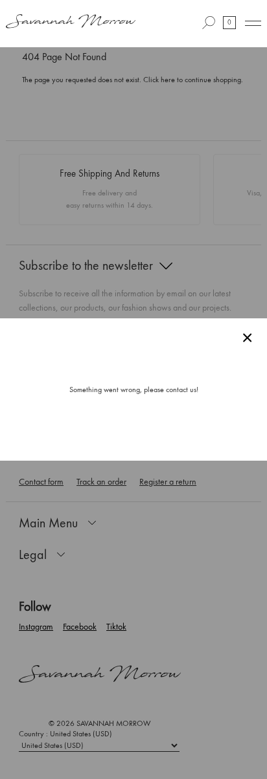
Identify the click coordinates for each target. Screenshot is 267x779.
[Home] (70, 22)
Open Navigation (253, 23)
